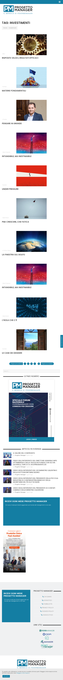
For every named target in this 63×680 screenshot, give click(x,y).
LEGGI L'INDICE (31, 439)
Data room (5, 217)
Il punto (4, 119)
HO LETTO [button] (6, 676)
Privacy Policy (48, 607)
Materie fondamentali (14, 90)
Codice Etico (48, 615)
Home (5, 28)
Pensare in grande (12, 123)
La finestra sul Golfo (13, 254)
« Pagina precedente (16, 363)
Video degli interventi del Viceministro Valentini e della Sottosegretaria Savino (35, 471)
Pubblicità (47, 604)
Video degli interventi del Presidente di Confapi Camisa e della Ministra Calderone (34, 489)
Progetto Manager (20, 455)
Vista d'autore (6, 152)
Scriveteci (48, 600)
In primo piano (6, 250)
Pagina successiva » (47, 363)
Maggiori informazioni (23, 673)
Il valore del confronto (24, 453)
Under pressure (10, 189)
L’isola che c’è (9, 320)
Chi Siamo (48, 596)
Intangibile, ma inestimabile (17, 156)
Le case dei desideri (12, 353)
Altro (3, 53)
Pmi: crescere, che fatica (15, 221)
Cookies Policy (48, 611)
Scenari (4, 86)
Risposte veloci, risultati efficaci (20, 58)
